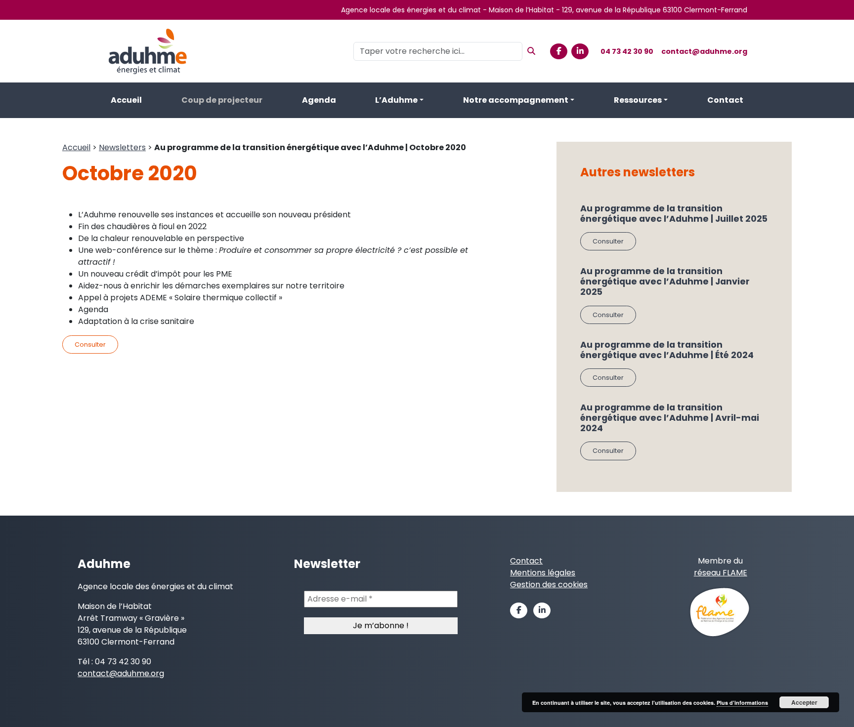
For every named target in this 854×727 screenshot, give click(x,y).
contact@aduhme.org (704, 51)
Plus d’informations (742, 702)
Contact (725, 100)
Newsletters (122, 147)
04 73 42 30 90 (626, 51)
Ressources (638, 100)
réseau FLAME (720, 572)
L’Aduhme (396, 100)
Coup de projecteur (221, 100)
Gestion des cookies (549, 584)
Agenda (319, 100)
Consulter (90, 344)
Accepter (804, 702)
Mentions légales (542, 572)
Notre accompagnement (515, 100)
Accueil (126, 100)
